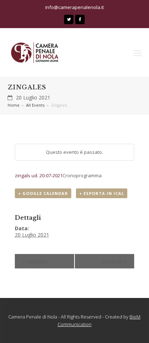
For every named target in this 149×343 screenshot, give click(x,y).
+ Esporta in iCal (101, 193)
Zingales (34, 261)
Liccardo (114, 261)
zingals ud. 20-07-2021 (39, 175)
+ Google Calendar (43, 193)
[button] (137, 52)
